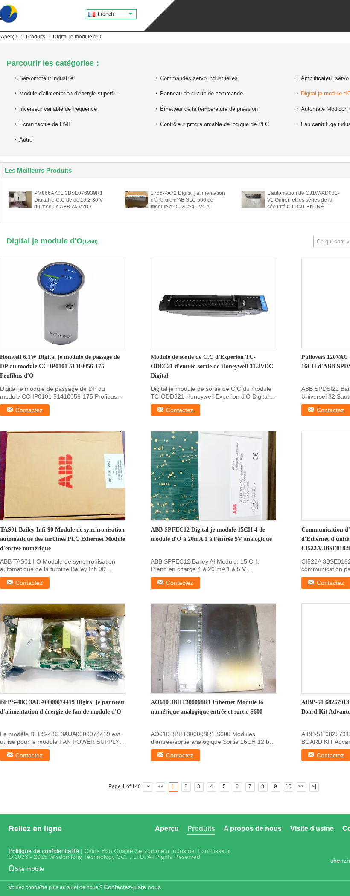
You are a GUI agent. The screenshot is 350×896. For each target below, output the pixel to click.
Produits (35, 37)
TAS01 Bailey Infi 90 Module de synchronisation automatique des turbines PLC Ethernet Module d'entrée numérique (62, 539)
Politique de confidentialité (44, 850)
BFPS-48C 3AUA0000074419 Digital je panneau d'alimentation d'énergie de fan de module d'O (62, 707)
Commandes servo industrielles (199, 78)
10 (289, 786)
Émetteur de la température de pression (209, 109)
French (106, 14)
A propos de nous (253, 828)
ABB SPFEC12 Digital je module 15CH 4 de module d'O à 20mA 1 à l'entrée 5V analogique (211, 534)
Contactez (29, 410)
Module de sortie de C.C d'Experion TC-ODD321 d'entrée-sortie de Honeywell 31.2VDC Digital (212, 366)
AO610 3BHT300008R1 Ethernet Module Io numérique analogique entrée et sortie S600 (207, 707)
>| (314, 786)
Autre (25, 139)
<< (160, 786)
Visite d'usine (312, 828)
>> (301, 786)
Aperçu (9, 37)
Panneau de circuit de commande (201, 93)
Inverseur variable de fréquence (58, 109)
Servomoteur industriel (47, 78)
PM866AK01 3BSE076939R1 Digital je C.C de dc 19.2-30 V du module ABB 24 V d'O (68, 200)
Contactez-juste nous (132, 887)
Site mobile (29, 868)
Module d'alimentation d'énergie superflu (68, 93)
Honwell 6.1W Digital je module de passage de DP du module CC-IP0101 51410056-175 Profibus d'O (60, 366)
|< (148, 786)
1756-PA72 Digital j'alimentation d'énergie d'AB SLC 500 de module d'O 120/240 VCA (188, 200)
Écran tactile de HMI (44, 124)
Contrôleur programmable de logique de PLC (214, 124)
